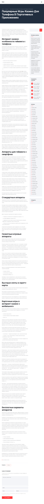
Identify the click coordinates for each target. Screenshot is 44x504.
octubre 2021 (34, 165)
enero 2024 (34, 149)
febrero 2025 (34, 134)
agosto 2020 (34, 188)
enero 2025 (34, 135)
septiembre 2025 (35, 121)
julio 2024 (33, 142)
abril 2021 (33, 174)
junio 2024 (34, 144)
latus (3, 2)
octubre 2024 (34, 141)
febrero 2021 (34, 178)
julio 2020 (33, 190)
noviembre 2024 (34, 139)
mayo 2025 (34, 128)
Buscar (41, 30)
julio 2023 (33, 158)
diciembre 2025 (34, 116)
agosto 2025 (34, 123)
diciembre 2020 (34, 181)
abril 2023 (33, 160)
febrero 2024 (34, 148)
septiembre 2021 (35, 167)
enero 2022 (34, 164)
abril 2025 (33, 130)
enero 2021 (34, 179)
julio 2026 (33, 109)
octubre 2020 (34, 185)
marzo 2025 (34, 132)
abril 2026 (33, 114)
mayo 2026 (34, 112)
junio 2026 (34, 111)
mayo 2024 (34, 146)
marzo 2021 (34, 176)
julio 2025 (33, 125)
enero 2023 (34, 162)
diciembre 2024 (34, 137)
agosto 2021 (34, 169)
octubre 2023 (34, 155)
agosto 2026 (34, 107)
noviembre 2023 (34, 153)
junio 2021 (33, 171)
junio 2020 (34, 192)
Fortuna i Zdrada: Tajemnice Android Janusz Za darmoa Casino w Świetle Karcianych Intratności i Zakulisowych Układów (35, 70)
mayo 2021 (34, 172)
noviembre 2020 (34, 183)
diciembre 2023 (34, 151)
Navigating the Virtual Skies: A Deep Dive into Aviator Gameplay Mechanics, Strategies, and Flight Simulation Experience (35, 63)
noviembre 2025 (34, 118)
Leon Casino (22, 71)
